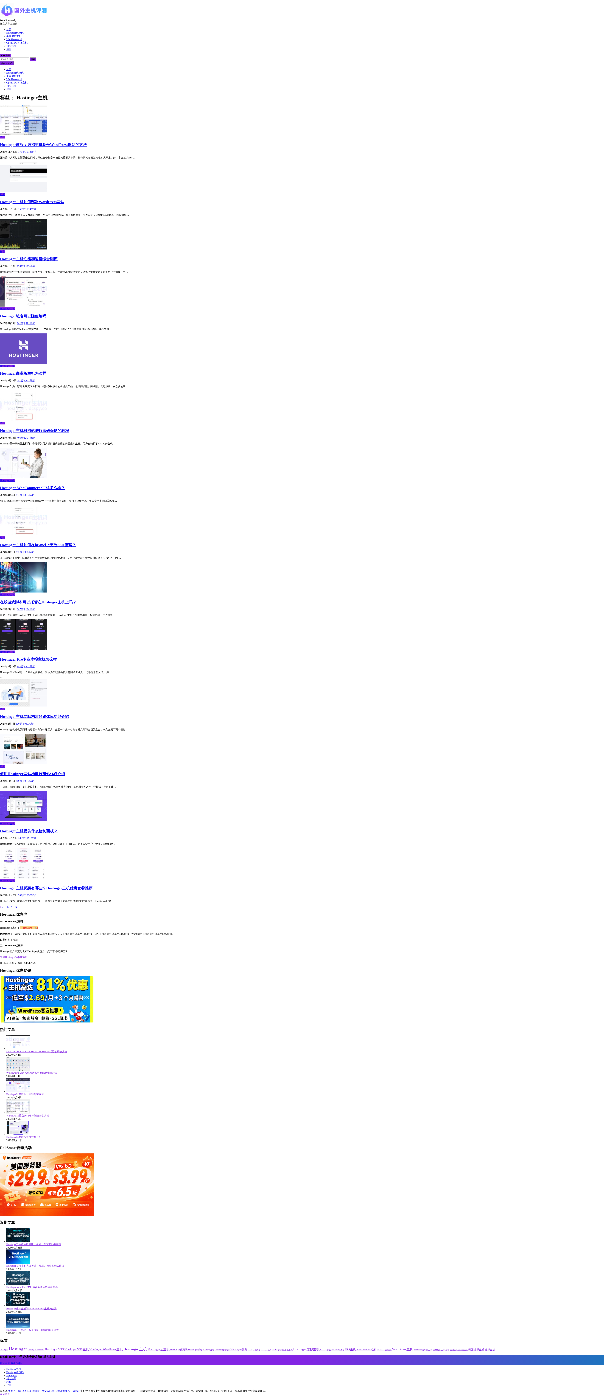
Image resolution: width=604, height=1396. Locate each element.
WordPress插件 (420, 1350)
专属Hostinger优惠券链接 (13, 957)
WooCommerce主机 (366, 1349)
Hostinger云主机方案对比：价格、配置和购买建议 (33, 1244)
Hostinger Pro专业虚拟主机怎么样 (28, 659)
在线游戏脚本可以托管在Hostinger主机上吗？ (38, 602)
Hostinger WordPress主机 (106, 1349)
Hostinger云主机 (159, 1349)
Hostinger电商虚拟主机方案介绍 (23, 1137)
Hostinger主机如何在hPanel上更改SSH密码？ (38, 545)
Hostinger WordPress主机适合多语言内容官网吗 (32, 1287)
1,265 (29, 266)
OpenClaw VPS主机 (17, 42)
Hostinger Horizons (36, 1350)
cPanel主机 (4, 1350)
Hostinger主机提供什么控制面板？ (29, 831)
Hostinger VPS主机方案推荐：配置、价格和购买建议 (35, 1265)
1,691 (30, 838)
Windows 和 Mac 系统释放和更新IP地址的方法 (31, 1073)
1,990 (28, 552)
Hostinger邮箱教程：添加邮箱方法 (25, 1094)
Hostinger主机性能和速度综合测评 (29, 259)
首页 (8, 29)
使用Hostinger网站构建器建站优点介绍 (32, 774)
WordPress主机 (14, 39)
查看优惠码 (17, 1363)
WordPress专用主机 (384, 1350)
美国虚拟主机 (13, 36)
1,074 (30, 209)
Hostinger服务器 (254, 1350)
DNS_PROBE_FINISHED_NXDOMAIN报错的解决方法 (36, 1051)
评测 (8, 49)
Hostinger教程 (238, 1349)
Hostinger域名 (195, 1349)
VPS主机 (11, 46)
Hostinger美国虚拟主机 (282, 1350)
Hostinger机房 (266, 1350)
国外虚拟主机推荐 (441, 1350)
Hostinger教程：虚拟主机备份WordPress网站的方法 (43, 145)
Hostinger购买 (325, 1350)
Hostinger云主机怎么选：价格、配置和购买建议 (32, 1330)
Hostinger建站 (208, 1350)
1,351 (29, 666)
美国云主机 (463, 1350)
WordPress (11, 1375)
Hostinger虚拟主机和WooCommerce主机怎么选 (31, 1308)
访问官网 (5, 1363)
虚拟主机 (490, 1349)
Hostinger (18, 1348)
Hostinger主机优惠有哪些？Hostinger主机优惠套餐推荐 (46, 888)
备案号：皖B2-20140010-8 (22, 1391)
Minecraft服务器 (337, 1350)
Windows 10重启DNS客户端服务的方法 (27, 1115)
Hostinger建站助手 (222, 1350)
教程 (2, 137)
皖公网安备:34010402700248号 (53, 1391)
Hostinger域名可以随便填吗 (23, 316)
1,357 (29, 380)
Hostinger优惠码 (15, 32)
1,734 (29, 437)
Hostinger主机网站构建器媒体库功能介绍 (34, 717)
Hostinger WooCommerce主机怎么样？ (32, 488)
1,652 (30, 895)
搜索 (33, 59)
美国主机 (454, 1350)
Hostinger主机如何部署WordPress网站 (32, 202)
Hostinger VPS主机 (76, 1349)
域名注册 (11, 1378)
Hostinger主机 (7, 308)
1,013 (30, 151)
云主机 (429, 1350)
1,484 (29, 609)
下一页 (14, 907)
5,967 (28, 723)
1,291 (29, 323)
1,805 (28, 495)
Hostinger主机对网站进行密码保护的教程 (34, 431)
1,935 (28, 781)
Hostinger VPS (54, 1349)
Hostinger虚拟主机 (306, 1349)
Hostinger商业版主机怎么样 (23, 373)
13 (8, 907)
